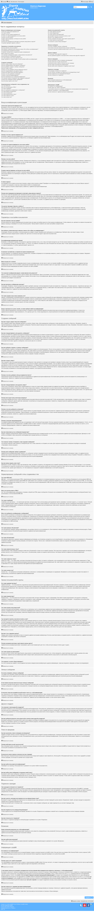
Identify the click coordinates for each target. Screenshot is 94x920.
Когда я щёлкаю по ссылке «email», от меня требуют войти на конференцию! (19, 59)
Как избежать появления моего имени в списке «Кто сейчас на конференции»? (19, 49)
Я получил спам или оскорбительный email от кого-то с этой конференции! (65, 49)
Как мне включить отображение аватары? (11, 56)
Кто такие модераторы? (53, 33)
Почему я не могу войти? (7, 37)
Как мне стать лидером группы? (55, 37)
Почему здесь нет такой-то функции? (56, 87)
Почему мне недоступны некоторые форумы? (12, 72)
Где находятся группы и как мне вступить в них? (59, 35)
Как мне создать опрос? (7, 68)
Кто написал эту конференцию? (55, 86)
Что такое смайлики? (6, 88)
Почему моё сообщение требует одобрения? (11, 79)
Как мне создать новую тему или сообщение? (12, 64)
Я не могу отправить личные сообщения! (57, 46)
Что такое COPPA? (5, 33)
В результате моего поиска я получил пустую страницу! (61, 63)
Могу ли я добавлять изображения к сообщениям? (13, 90)
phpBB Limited (50, 852)
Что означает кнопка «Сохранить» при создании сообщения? (15, 78)
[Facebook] (88, 905)
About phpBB (61, 854)
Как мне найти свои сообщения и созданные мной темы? (61, 66)
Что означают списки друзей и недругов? (57, 54)
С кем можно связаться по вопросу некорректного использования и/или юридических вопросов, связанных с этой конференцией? (68, 89)
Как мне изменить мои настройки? (9, 47)
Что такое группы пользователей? (56, 34)
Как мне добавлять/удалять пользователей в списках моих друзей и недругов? (66, 55)
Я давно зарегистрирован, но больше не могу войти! (13, 38)
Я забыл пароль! (5, 40)
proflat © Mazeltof (10, 906)
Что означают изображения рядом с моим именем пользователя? (16, 54)
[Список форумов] (15, 12)
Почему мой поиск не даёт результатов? (57, 61)
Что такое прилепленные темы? (8, 94)
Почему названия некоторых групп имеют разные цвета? (61, 38)
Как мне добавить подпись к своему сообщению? (13, 66)
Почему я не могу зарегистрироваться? (10, 34)
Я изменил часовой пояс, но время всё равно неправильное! (15, 52)
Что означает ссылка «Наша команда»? (57, 41)
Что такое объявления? (6, 92)
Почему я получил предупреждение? (10, 75)
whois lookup (10, 873)
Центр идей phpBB (88, 862)
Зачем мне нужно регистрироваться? (10, 31)
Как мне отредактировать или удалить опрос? (12, 71)
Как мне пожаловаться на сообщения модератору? (13, 76)
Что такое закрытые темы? (7, 95)
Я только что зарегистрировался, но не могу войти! (13, 35)
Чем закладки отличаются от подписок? (57, 70)
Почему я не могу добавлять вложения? (10, 73)
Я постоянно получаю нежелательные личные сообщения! (61, 47)
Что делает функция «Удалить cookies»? (10, 42)
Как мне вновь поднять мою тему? (9, 80)
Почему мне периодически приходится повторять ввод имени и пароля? (18, 41)
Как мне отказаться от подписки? (55, 75)
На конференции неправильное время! (10, 50)
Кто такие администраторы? (54, 31)
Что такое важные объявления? (8, 91)
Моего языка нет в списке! (7, 53)
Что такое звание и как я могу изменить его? (11, 57)
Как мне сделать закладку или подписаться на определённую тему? (64, 72)
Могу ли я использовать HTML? (8, 87)
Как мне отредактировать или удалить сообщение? (13, 65)
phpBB (35, 266)
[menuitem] (8, 2)
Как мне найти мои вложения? (55, 81)
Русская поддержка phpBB (7, 905)
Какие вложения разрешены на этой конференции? (60, 79)
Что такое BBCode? (5, 85)
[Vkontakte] (81, 905)
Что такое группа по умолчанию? (55, 40)
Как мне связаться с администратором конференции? (60, 91)
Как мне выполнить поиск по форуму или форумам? (60, 60)
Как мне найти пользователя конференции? (58, 64)
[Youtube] (84, 905)
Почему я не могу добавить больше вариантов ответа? (14, 69)
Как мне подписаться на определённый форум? (59, 73)
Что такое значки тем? (6, 97)
